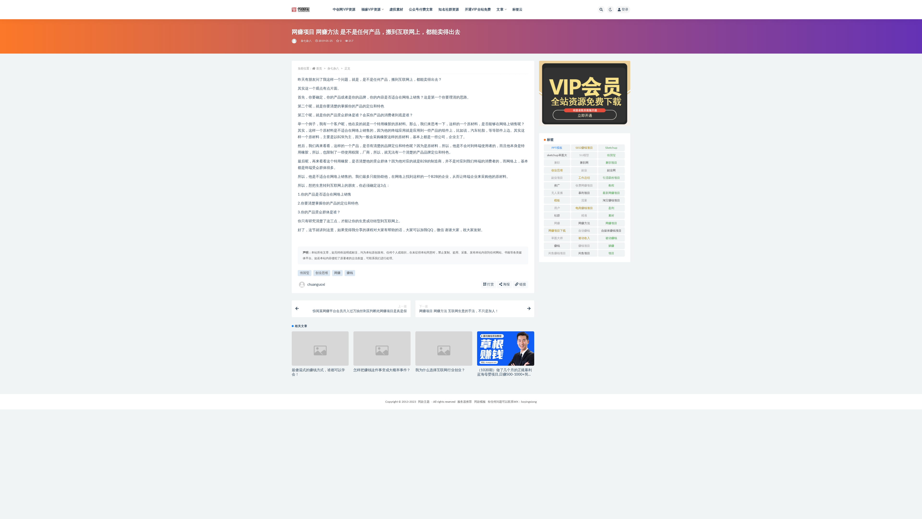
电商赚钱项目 (584, 208)
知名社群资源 (448, 9)
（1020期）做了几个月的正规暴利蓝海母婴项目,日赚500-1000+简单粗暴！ (504, 374)
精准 (584, 215)
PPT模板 (557, 147)
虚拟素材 (396, 9)
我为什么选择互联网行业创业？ (440, 370)
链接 (522, 284)
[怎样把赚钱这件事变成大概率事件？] (381, 350)
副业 (584, 170)
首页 (319, 68)
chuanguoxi (316, 284)
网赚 (337, 273)
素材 (611, 215)
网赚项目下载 (557, 230)
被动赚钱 (611, 238)
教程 (611, 185)
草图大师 (557, 238)
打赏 (490, 284)
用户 (557, 208)
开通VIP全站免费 (478, 9)
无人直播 (557, 193)
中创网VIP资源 (344, 9)
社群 (557, 215)
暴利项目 (584, 193)
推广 (557, 185)
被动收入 (584, 238)
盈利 (611, 208)
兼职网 (584, 162)
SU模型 (584, 155)
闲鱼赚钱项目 (557, 253)
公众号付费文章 (421, 9)
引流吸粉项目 (611, 177)
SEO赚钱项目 (584, 147)
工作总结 (584, 177)
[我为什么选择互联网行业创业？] (443, 350)
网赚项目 (611, 223)
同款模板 (480, 401)
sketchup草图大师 (557, 156)
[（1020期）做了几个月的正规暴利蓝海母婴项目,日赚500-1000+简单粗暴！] (505, 350)
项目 (611, 253)
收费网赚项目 (584, 185)
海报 (506, 284)
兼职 (557, 162)
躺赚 (611, 245)
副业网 (611, 170)
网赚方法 (584, 223)
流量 (584, 200)
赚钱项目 (584, 245)
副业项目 (557, 177)
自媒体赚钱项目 (611, 230)
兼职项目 (611, 162)
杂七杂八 (306, 41)
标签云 (517, 9)
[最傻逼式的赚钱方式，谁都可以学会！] (320, 350)
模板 (557, 200)
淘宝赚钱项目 (611, 200)
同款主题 (424, 401)
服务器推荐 (464, 401)
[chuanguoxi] (294, 41)
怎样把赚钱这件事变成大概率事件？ (381, 370)
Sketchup (611, 147)
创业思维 (321, 273)
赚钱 (350, 273)
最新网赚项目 (611, 193)
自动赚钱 (584, 230)
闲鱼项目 (584, 253)
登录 (625, 9)
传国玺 (304, 273)
